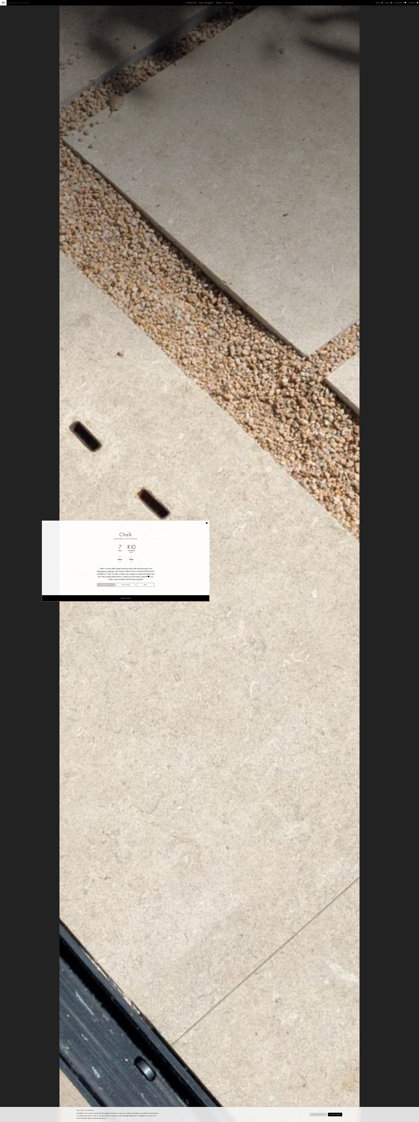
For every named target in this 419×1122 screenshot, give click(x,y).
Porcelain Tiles (19, 2)
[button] (207, 523)
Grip (145, 585)
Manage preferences (318, 1114)
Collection (191, 3)
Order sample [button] (126, 598)
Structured (125, 585)
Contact (229, 3)
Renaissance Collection (106, 571)
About (219, 3)
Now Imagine (206, 3)
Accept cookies (335, 1114)
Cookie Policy (111, 1118)
